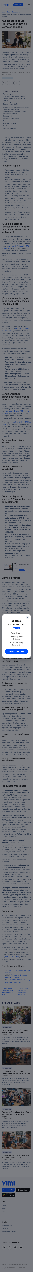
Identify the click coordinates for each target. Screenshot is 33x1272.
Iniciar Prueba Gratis (16, 652)
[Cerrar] (27, 617)
